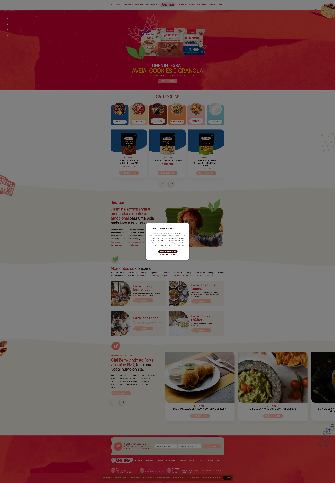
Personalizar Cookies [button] (168, 254)
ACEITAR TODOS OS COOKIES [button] (168, 252)
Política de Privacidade (171, 240)
